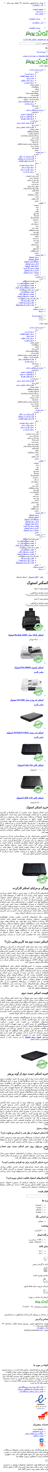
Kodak (38, 1212)
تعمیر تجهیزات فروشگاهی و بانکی (30, 1389)
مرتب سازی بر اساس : (39, 593)
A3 (40, 1251)
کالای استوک (33, 577)
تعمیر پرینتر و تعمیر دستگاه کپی (31, 1391)
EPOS (38, 1210)
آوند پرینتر (38, 1452)
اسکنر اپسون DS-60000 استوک (28, 667)
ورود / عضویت (35, 19)
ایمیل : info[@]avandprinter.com (36, 1330)
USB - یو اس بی (35, 1240)
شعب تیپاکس (38, 1436)
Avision (38, 1205)
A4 (40, 1253)
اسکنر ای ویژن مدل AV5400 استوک (26, 700)
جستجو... (44, 43)
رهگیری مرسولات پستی (34, 1433)
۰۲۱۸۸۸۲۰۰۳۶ (37, 5)
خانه (41, 577)
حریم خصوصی (37, 1431)
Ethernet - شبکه (35, 1242)
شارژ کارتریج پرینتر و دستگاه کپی (30, 1387)
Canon (38, 1208)
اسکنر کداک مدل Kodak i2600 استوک (25, 635)
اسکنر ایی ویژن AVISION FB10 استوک (25, 732)
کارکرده (38, 1230)
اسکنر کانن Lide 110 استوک (30, 765)
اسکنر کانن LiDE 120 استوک (29, 798)
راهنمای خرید (38, 1429)
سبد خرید (36, 316)
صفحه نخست (38, 9)
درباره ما (40, 11)
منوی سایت (43, 66)
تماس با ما (39, 14)
